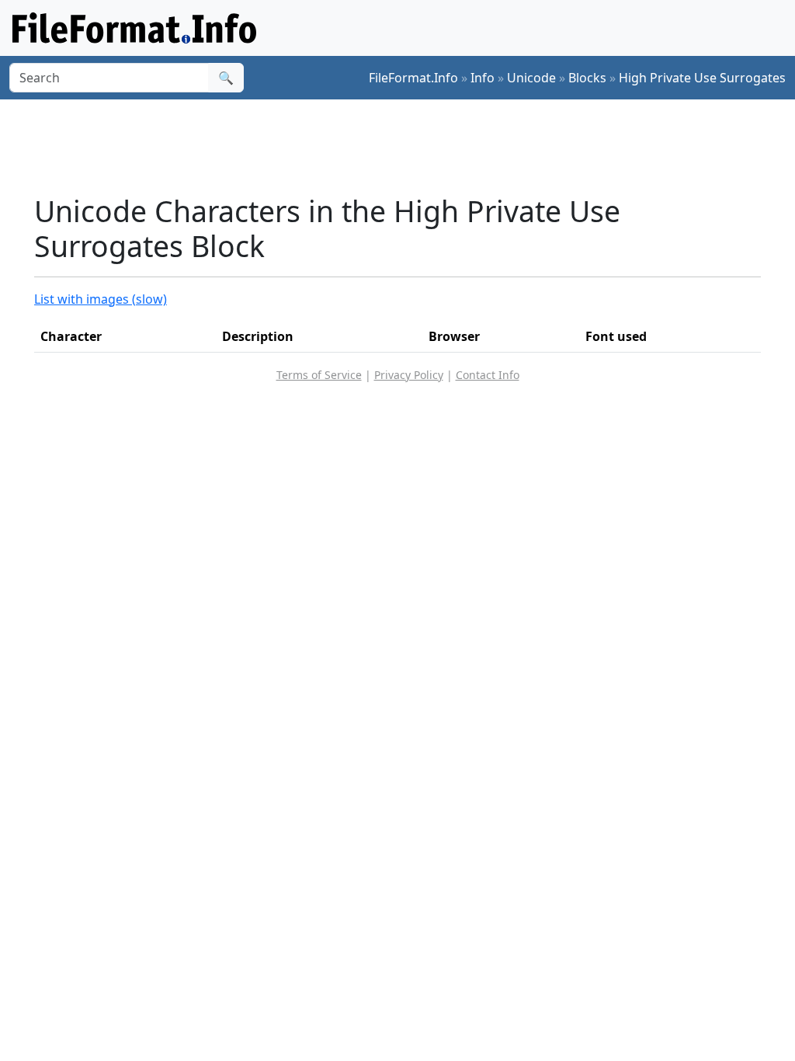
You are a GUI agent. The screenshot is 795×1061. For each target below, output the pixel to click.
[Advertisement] (406, 147)
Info (482, 77)
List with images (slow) (100, 299)
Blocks (587, 77)
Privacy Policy (408, 374)
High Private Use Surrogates (702, 77)
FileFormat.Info (413, 77)
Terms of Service (319, 374)
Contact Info (487, 374)
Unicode (531, 77)
